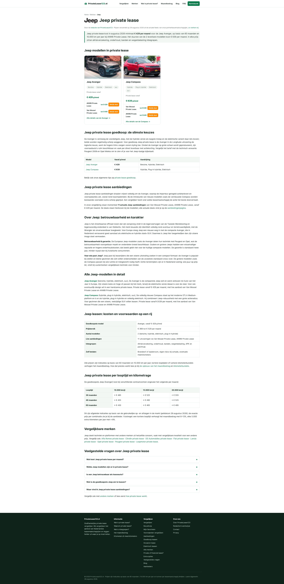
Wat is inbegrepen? (121, 529)
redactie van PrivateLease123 (102, 28)
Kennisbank (193, 4)
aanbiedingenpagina (177, 208)
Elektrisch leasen (150, 546)
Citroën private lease (134, 439)
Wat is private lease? (149, 4)
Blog (177, 4)
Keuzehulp (148, 526)
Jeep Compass (92, 169)
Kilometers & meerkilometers (125, 536)
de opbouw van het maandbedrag (155, 366)
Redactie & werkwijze (181, 526)
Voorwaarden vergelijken (153, 533)
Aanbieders (148, 567)
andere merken (107, 496)
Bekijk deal (114, 104)
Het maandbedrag (121, 533)
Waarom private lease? (123, 526)
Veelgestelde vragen (152, 560)
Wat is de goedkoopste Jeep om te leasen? (106, 482)
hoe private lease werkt (136, 496)
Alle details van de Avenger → (98, 118)
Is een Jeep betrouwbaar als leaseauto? (104, 474)
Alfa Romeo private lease (113, 439)
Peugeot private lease (125, 442)
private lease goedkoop (125, 178)
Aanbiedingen (149, 536)
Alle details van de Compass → (138, 122)
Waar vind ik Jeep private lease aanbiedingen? (108, 489)
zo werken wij (193, 28)
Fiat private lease (181, 439)
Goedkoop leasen (150, 540)
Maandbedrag (167, 4)
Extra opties (148, 556)
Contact (176, 529)
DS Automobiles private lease (159, 439)
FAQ (184, 4)
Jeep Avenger (91, 164)
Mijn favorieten (149, 529)
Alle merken (148, 550)
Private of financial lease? (154, 553)
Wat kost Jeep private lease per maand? (105, 459)
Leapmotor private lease (147, 442)
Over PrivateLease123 (181, 523)
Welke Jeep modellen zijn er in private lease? (107, 467)
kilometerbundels (181, 366)
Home (86, 14)
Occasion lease (149, 543)
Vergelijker (148, 523)
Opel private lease (105, 442)
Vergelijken (124, 4)
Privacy (176, 533)
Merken (135, 4)
